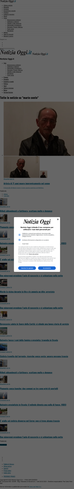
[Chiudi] (58, 219)
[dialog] (37, 244)
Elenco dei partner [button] (33, 254)
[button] (37, 244)
